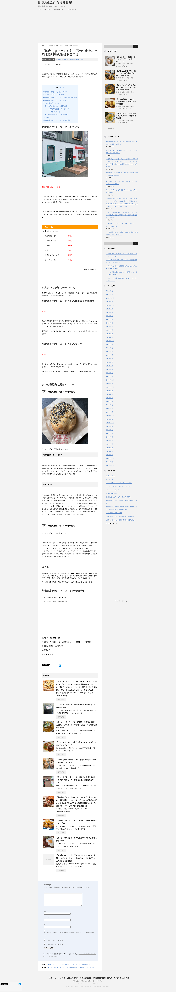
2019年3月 (109, 448)
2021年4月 (109, 366)
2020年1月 (109, 412)
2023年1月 (109, 294)
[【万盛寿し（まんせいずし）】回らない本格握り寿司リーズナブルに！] (48, 829)
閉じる (61, 87)
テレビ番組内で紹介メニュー (53, 103)
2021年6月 (109, 358)
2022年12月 (110, 298)
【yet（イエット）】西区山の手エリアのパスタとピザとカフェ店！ (70, 964)
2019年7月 (109, 433)
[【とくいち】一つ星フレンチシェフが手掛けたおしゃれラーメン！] (110, 65)
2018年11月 (110, 462)
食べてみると (54, 112)
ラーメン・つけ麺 (111, 493)
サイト (46, 924)
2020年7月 (109, 398)
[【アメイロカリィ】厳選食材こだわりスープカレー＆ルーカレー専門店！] (110, 93)
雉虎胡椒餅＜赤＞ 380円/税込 (56, 106)
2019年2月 (109, 451)
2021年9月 (109, 348)
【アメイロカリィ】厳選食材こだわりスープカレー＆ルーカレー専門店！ (126, 87)
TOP (40, 9)
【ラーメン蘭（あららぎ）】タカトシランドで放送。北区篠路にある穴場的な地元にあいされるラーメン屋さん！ (121, 215)
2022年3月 (109, 330)
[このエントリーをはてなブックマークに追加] (60, 665)
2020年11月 (110, 383)
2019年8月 (109, 430)
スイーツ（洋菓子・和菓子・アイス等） (119, 486)
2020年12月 (110, 380)
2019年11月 (110, 419)
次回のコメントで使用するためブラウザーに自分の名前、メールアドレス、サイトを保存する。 (69, 934)
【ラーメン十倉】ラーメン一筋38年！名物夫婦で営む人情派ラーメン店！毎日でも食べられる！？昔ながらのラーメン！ (76, 725)
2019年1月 (109, 455)
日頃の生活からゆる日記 (55, 2)
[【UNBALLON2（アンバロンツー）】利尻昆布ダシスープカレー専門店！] (110, 79)
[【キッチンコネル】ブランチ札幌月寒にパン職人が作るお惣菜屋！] (48, 847)
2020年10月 (110, 387)
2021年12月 (110, 341)
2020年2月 (109, 408)
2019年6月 (109, 437)
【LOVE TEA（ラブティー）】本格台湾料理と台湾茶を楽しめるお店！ (71, 967)
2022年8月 (109, 312)
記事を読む (61, 699)
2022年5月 (109, 323)
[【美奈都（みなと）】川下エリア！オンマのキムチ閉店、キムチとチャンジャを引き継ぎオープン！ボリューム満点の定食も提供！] (48, 864)
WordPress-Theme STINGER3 (88, 984)
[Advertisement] (88, 26)
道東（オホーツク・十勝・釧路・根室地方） (120, 520)
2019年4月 (109, 444)
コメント (46, 892)
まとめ (46, 117)
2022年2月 (109, 334)
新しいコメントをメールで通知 (54, 940)
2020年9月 (109, 391)
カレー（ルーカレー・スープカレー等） (119, 483)
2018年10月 (110, 465)
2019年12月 (110, 415)
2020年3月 (109, 405)
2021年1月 (109, 376)
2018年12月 (110, 458)
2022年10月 (110, 305)
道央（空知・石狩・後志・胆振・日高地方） (120, 516)
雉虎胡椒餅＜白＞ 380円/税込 (56, 114)
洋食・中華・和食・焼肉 (114, 513)
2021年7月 (109, 355)
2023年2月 (109, 291)
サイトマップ (48, 9)
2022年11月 (110, 301)
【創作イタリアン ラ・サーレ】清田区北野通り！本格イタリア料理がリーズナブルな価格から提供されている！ (76, 780)
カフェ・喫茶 (110, 479)
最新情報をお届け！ (60, 9)
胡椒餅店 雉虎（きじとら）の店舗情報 (57, 120)
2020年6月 (109, 401)
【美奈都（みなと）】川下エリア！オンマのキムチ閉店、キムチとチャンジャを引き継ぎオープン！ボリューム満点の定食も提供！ (76, 858)
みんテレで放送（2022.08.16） (54, 94)
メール (46, 918)
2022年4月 (109, 326)
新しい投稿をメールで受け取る (54, 944)
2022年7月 (109, 316)
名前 (45, 911)
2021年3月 (109, 369)
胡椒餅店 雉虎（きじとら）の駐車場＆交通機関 (60, 97)
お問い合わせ (72, 9)
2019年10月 (110, 423)
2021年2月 (109, 373)
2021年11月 (110, 344)
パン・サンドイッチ (112, 490)
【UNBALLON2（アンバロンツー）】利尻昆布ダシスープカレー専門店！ (126, 73)
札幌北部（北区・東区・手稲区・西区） (119, 497)
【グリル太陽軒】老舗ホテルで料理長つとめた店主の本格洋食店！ (126, 101)
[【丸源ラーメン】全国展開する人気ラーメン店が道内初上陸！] (110, 122)
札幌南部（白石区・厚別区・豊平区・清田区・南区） (71, 59)
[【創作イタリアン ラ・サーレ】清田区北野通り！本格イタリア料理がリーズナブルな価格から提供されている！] (48, 786)
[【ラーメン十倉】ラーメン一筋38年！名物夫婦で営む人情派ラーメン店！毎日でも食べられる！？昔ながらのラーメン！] (48, 731)
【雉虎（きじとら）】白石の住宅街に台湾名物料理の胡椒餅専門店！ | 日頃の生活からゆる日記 (88, 978)
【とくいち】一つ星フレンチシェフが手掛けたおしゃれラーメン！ (126, 59)
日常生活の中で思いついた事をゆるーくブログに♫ (88, 981)
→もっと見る (110, 128)
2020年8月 (109, 394)
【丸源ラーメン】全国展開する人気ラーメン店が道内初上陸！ (126, 116)
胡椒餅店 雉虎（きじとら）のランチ (56, 100)
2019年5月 (109, 440)
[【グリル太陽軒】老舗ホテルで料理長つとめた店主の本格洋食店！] (110, 107)
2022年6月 (109, 319)
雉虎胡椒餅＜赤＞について (59, 109)
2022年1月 (109, 337)
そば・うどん (110, 476)
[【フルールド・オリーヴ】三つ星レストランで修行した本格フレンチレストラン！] (48, 751)
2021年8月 (109, 351)
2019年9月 (109, 426)
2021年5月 (109, 362)
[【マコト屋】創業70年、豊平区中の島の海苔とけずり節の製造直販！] (48, 713)
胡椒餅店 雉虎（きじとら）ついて (55, 92)
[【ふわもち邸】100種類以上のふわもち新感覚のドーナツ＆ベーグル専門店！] (48, 768)
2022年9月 (109, 309)
